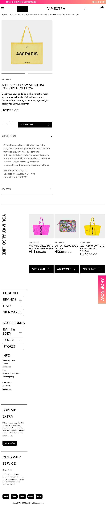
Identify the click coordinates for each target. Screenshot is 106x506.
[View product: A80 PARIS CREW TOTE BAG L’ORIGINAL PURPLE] (41, 226)
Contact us (6, 470)
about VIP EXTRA (8, 360)
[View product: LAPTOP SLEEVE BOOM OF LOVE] (67, 226)
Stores (9, 346)
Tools (8, 340)
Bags (33, 15)
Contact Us (6, 382)
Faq (4, 370)
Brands (9, 299)
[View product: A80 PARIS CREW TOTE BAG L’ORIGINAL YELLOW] (92, 226)
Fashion (26, 15)
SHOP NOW (102, 289)
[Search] (22, 9)
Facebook (6, 386)
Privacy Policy (8, 377)
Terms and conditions (11, 373)
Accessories (14, 15)
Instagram (6, 389)
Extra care (6, 367)
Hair (7, 306)
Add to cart (27, 125)
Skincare (11, 312)
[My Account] (85, 9)
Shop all (11, 293)
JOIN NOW (9, 443)
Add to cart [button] (38, 269)
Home (4, 15)
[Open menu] (2, 9)
